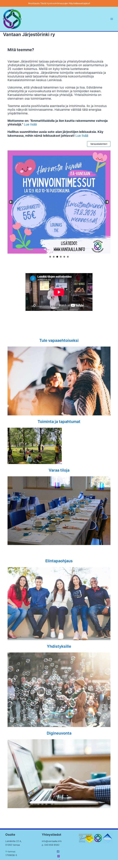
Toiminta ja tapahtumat (59, 421)
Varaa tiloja (59, 470)
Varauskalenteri (98, 144)
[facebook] (59, 851)
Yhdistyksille (59, 646)
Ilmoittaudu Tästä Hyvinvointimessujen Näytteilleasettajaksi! (59, 3)
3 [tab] (57, 257)
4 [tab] (61, 257)
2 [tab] (54, 257)
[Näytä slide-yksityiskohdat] (59, 202)
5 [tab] (64, 257)
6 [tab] (68, 257)
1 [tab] (50, 257)
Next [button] (107, 202)
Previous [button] (11, 202)
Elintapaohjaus (59, 561)
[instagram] (59, 856)
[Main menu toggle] (111, 19)
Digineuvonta (59, 733)
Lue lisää (30, 124)
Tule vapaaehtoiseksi (59, 340)
